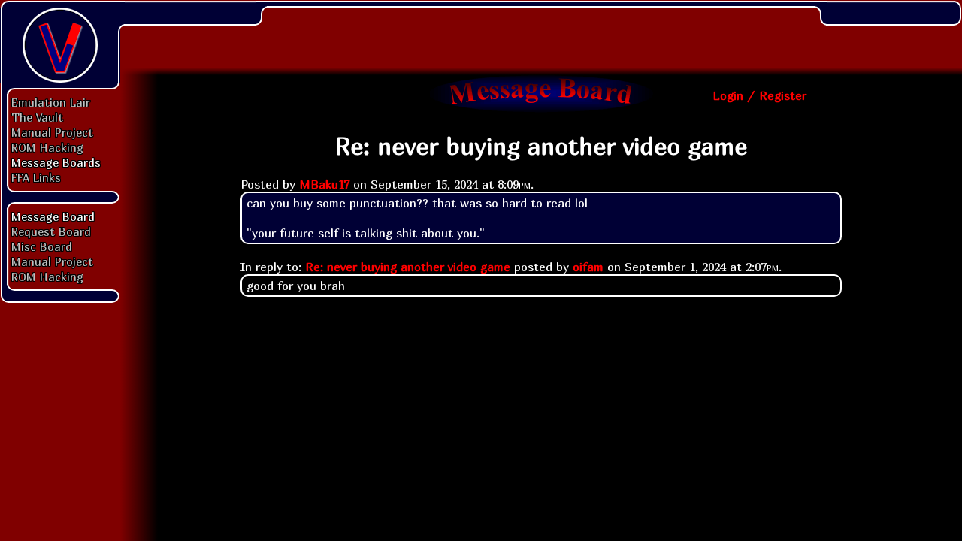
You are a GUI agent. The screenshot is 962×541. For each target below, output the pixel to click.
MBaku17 (324, 184)
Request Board (51, 231)
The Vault (37, 117)
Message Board (53, 216)
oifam (588, 266)
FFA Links (36, 177)
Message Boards (56, 162)
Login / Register (759, 95)
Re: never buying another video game (407, 266)
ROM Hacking (47, 147)
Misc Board (41, 246)
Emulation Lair (50, 102)
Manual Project (52, 132)
